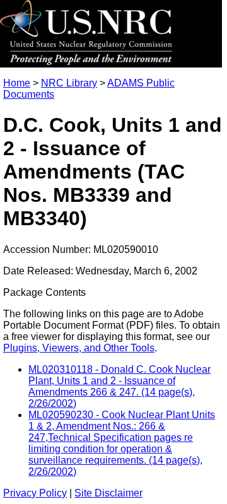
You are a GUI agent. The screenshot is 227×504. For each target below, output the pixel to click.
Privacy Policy (35, 493)
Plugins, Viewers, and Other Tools (78, 348)
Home (16, 83)
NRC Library (69, 83)
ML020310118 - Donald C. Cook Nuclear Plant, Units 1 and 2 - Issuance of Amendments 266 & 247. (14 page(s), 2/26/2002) (119, 386)
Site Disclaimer (108, 493)
